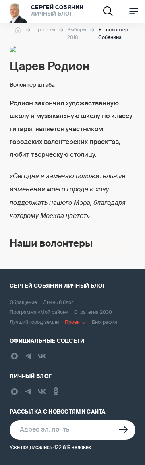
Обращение (23, 302)
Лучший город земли (34, 322)
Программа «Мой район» (39, 312)
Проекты (44, 30)
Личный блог (58, 302)
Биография (104, 322)
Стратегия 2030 (93, 312)
